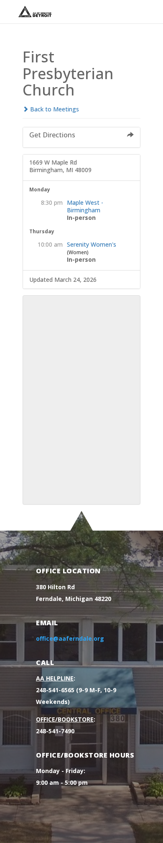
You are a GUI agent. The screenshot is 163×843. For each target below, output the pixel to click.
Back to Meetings (53, 109)
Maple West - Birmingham (85, 206)
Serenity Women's (91, 244)
